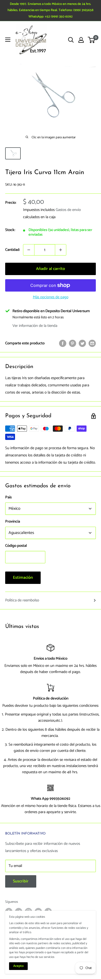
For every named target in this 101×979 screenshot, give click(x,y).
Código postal (16, 545)
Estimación (23, 577)
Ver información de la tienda (34, 325)
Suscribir (20, 881)
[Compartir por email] (92, 343)
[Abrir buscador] (71, 40)
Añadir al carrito (50, 268)
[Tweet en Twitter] (82, 343)
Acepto (18, 966)
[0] (91, 40)
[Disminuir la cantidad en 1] (28, 249)
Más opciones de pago (50, 297)
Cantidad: (12, 249)
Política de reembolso (22, 600)
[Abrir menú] (7, 40)
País (8, 497)
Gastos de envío (68, 210)
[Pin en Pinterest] (72, 343)
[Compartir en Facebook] (62, 343)
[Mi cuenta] (81, 40)
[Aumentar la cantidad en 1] (60, 249)
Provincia (12, 521)
